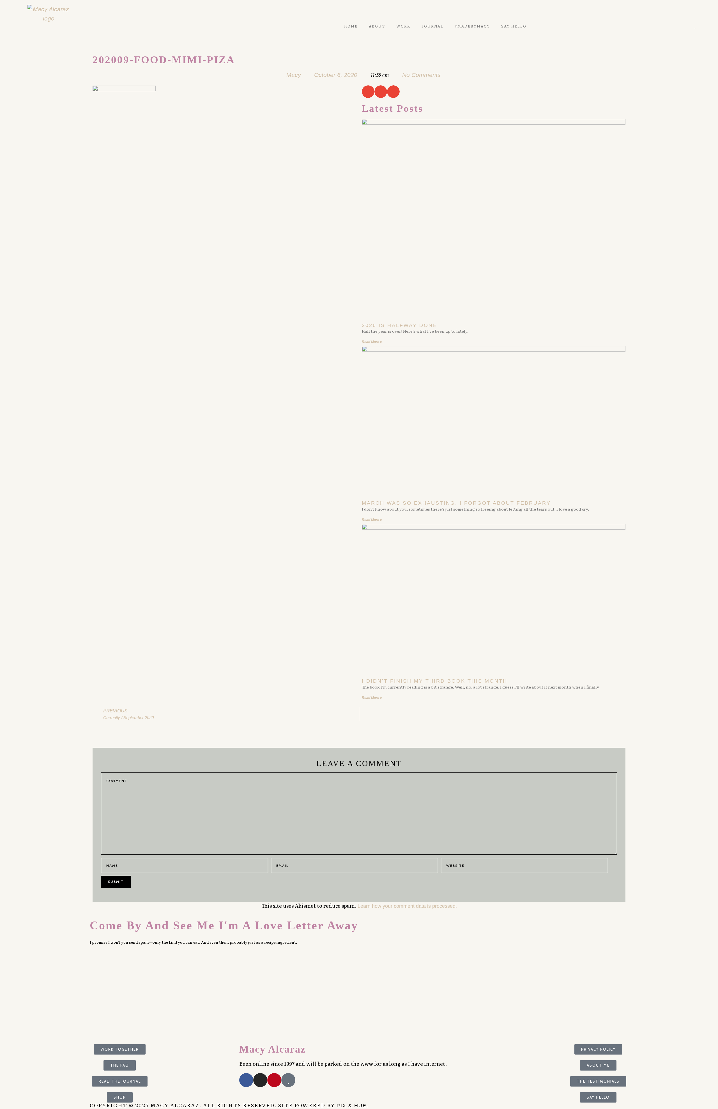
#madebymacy (472, 26)
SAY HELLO (513, 26)
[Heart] (695, 26)
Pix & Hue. (353, 1105)
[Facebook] (246, 1080)
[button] (368, 91)
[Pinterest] (679, 26)
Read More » (372, 342)
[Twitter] (671, 26)
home (351, 26)
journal (432, 26)
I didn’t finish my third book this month (434, 681)
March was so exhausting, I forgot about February (456, 503)
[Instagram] (687, 26)
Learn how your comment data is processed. (407, 906)
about (377, 26)
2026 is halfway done (399, 325)
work (403, 26)
